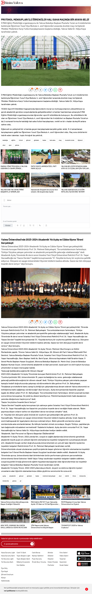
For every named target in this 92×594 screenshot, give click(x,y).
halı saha (52, 140)
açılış (4, 476)
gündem (36, 140)
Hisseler (51, 559)
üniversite (82, 476)
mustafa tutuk (69, 140)
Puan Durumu (37, 559)
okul (4, 145)
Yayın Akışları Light (23, 556)
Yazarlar (63, 559)
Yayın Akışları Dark (23, 559)
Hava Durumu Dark (8, 556)
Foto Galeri (63, 553)
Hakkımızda (5, 581)
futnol (21, 140)
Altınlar (50, 553)
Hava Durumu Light (8, 553)
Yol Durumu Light (7, 559)
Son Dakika (21, 565)
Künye (3, 578)
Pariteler (51, 565)
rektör (67, 476)
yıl (20, 481)
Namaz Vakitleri (37, 556)
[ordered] (30, 225)
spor (10, 145)
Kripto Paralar (53, 562)
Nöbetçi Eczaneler (23, 562)
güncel (28, 140)
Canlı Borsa (36, 553)
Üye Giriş (4, 568)
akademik (12, 476)
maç (60, 140)
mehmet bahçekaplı (49, 476)
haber (44, 140)
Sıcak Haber (64, 565)
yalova (17, 145)
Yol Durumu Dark (7, 562)
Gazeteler (63, 562)
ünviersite (6, 481)
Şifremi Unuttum (7, 574)
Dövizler (51, 556)
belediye (5, 140)
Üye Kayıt (4, 571)
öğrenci (80, 140)
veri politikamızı (9, 591)
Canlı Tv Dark (21, 553)
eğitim (13, 140)
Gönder (8, 225)
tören (74, 476)
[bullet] (33, 225)
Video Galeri (64, 556)
